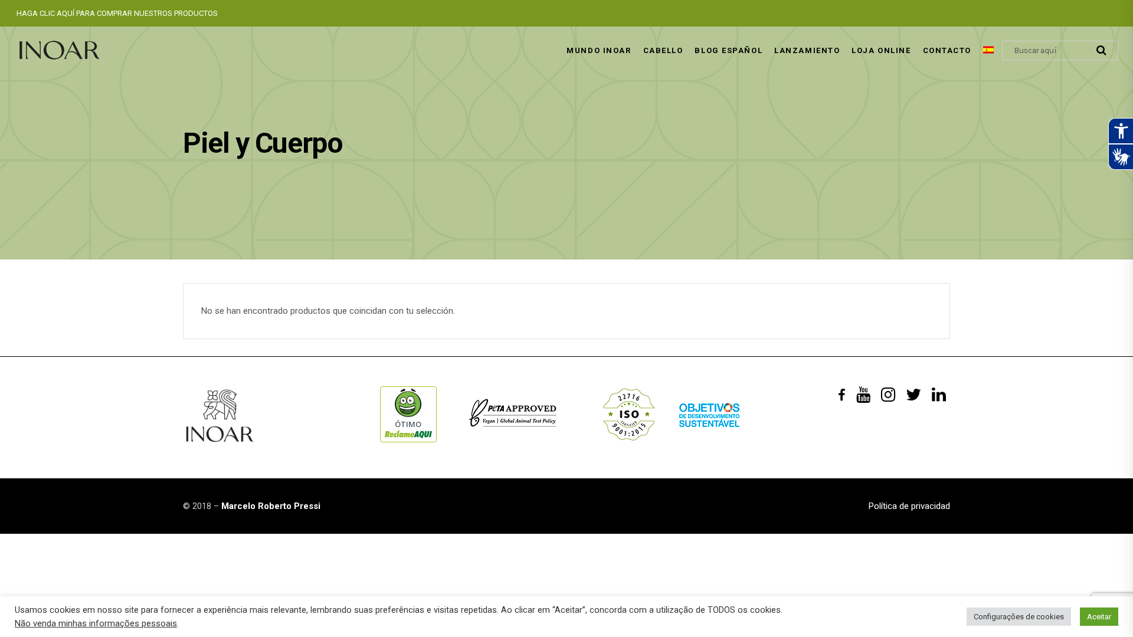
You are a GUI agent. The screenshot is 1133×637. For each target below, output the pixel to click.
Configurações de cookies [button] (1019, 616)
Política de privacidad (909, 506)
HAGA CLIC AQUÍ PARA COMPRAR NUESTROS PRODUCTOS (117, 13)
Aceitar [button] (1099, 616)
